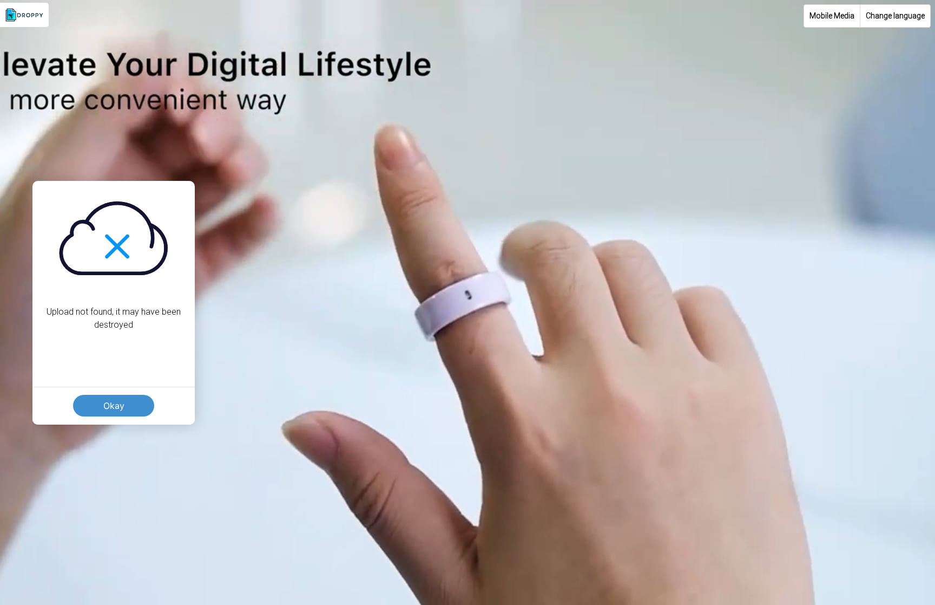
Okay (113, 405)
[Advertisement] (467, 529)
